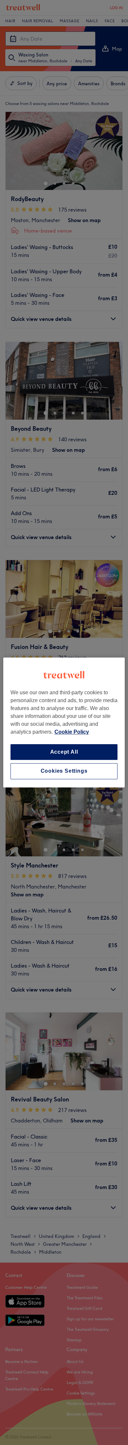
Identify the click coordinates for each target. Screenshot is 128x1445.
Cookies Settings (64, 771)
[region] (64, 722)
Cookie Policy (71, 732)
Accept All (64, 752)
